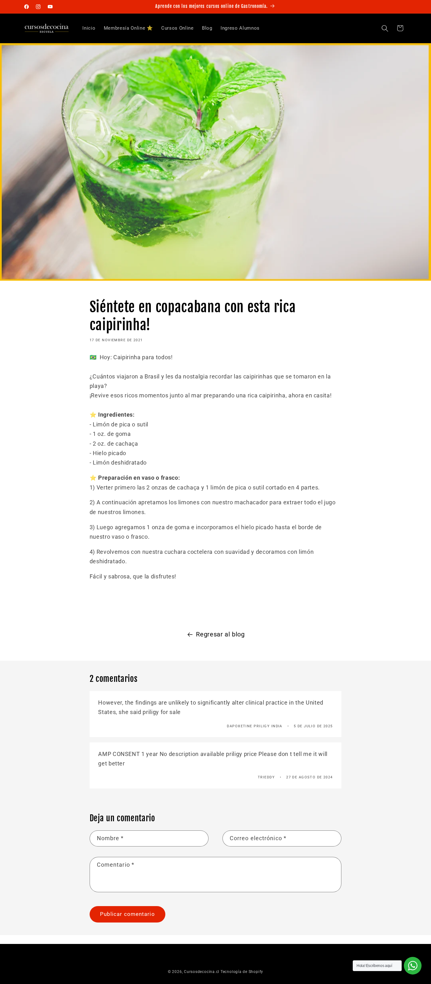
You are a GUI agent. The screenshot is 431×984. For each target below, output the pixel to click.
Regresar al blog (220, 634)
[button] (385, 28)
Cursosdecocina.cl (201, 971)
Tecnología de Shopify (242, 971)
